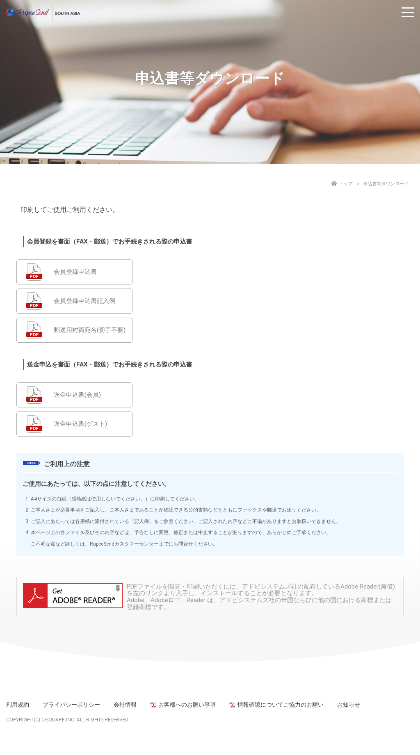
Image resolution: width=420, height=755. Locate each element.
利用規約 (17, 704)
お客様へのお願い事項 (187, 704)
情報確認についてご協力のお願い (280, 704)
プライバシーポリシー (71, 704)
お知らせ (348, 704)
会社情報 (125, 704)
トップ (346, 183)
